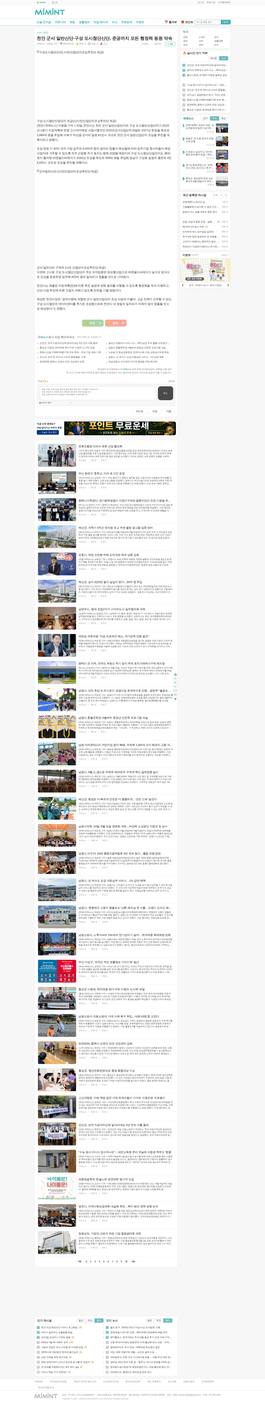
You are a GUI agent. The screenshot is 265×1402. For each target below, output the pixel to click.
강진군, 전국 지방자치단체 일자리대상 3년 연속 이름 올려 (69, 343)
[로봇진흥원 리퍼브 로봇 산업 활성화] (57, 455)
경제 (185, 41)
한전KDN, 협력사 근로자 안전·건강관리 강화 (62, 361)
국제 (201, 45)
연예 (185, 37)
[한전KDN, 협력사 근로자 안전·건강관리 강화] (57, 1052)
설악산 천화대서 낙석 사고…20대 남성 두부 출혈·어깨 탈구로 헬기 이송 (140, 343)
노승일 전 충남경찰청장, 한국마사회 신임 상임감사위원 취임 (138, 352)
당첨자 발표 (188, 1381)
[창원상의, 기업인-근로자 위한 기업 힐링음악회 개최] (57, 1242)
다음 (168, 411)
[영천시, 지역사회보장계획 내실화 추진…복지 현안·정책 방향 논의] (57, 1215)
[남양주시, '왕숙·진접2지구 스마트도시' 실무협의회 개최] (57, 618)
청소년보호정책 (132, 1381)
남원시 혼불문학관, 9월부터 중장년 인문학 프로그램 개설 (137, 347)
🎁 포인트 (187, 22)
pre (175, 683)
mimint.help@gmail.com (189, 1395)
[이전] (182, 284)
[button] (200, 2)
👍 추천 (81, 44)
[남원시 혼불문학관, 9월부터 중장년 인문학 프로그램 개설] (57, 726)
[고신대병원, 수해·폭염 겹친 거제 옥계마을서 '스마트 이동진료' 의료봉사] (57, 1106)
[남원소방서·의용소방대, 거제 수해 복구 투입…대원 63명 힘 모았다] (57, 1025)
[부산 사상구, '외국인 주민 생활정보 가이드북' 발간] (57, 971)
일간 (81, 1320)
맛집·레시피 (101, 22)
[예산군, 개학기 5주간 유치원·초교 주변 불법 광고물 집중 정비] (57, 536)
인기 (205, 118)
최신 (223, 118)
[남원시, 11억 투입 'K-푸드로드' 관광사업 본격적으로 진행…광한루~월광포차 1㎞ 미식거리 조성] (57, 699)
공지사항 (172, 1381)
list (175, 687)
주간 (90, 1320)
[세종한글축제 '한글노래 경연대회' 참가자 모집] (57, 1188)
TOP (175, 679)
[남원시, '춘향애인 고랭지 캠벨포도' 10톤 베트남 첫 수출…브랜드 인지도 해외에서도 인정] (57, 916)
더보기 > (225, 255)
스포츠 (202, 37)
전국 (185, 45)
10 (126, 1261)
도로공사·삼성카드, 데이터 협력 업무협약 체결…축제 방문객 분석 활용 (199, 154)
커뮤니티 (60, 22)
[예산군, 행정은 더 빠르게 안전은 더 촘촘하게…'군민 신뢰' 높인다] (57, 808)
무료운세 (126, 22)
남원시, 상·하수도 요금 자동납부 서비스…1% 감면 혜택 (136, 357)
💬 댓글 (93, 44)
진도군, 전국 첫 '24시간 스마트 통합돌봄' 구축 (62, 357)
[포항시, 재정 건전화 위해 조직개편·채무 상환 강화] (57, 563)
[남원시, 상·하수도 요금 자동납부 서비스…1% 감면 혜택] (57, 889)
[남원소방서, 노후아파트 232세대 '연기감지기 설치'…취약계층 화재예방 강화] (57, 944)
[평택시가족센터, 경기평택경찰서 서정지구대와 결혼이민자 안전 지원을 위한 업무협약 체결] (57, 509)
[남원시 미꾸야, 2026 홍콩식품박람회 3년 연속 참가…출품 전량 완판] (57, 862)
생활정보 (84, 22)
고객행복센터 (208, 1381)
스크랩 (170, 44)
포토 (216, 45)
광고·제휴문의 (154, 1381)
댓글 (175, 695)
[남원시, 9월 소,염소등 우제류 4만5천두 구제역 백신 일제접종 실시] (57, 781)
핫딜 (72, 22)
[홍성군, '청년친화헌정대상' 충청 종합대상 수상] (57, 1079)
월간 (99, 1320)
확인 (165, 393)
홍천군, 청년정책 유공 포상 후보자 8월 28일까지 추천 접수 (200, 181)
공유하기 (157, 44)
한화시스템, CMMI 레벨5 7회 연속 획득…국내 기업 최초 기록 (70, 352)
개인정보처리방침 (58, 1381)
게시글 (213, 58)
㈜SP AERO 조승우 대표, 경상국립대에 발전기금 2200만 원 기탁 (200, 128)
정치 (216, 37)
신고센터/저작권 (110, 1381)
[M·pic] (55, 2)
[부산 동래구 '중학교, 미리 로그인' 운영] (57, 482)
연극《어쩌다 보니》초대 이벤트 (205, 285)
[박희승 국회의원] (57, 645)
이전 (154, 411)
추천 (214, 118)
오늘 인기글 (44, 22)
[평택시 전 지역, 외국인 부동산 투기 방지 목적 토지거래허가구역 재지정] (57, 672)
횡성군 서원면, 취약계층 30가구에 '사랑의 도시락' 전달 (67, 347)
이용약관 (38, 1381)
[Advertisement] (195, 12)
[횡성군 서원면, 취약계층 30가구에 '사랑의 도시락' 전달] (57, 998)
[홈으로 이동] (49, 12)
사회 (201, 41)
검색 (225, 22)
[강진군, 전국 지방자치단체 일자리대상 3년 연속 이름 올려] (57, 1134)
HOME (175, 675)
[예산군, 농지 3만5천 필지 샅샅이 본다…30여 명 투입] (57, 591)
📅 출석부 (171, 22)
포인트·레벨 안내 (46, 1387)
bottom (175, 699)
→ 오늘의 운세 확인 (48, 432)
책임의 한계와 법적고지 (85, 1381)
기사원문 (144, 44)
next (175, 691)
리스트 (139, 411)
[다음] (228, 284)
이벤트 (140, 22)
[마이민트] (41, 2)
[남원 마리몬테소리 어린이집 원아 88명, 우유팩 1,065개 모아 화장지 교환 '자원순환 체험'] (57, 753)
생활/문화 (218, 41)
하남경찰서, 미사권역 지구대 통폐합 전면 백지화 (132, 361)
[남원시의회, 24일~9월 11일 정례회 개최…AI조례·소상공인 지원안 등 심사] (57, 835)
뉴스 (114, 22)
